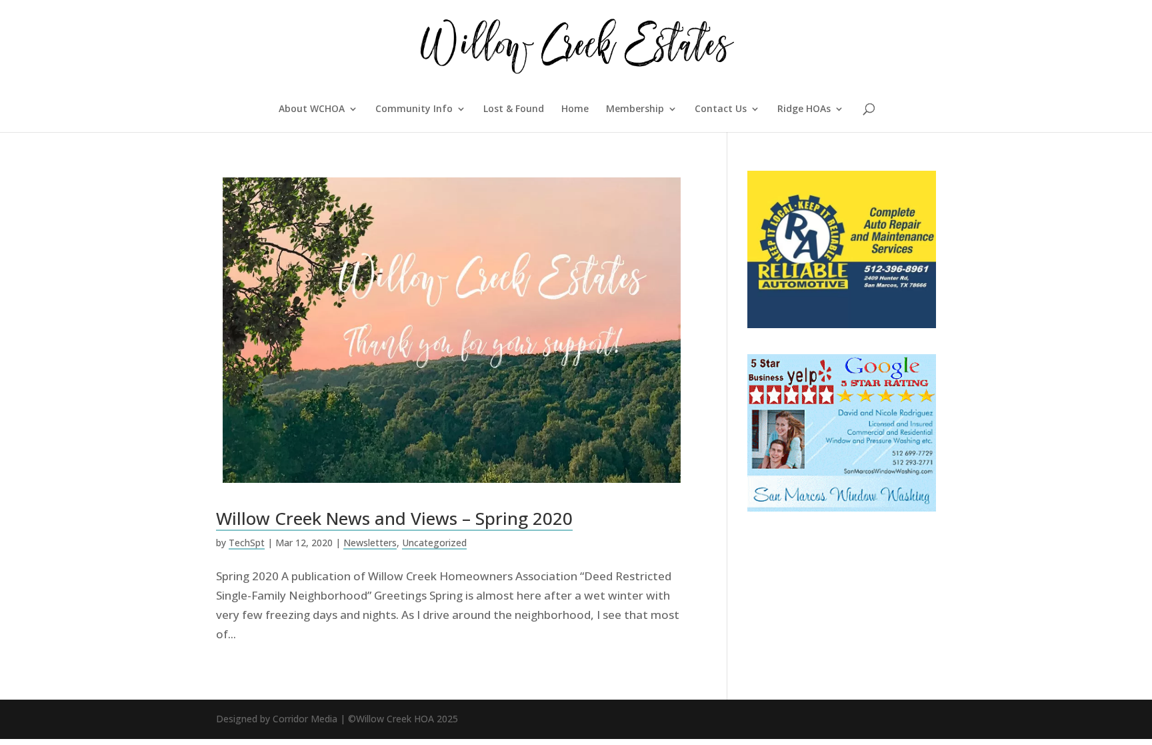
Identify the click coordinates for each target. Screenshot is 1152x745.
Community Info (414, 109)
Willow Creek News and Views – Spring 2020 (394, 518)
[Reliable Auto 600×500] (841, 323)
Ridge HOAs (804, 109)
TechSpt (247, 542)
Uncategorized (434, 542)
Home (575, 109)
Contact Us (721, 109)
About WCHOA (312, 109)
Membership (635, 109)
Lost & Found (513, 109)
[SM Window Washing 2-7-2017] (841, 507)
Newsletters (370, 542)
